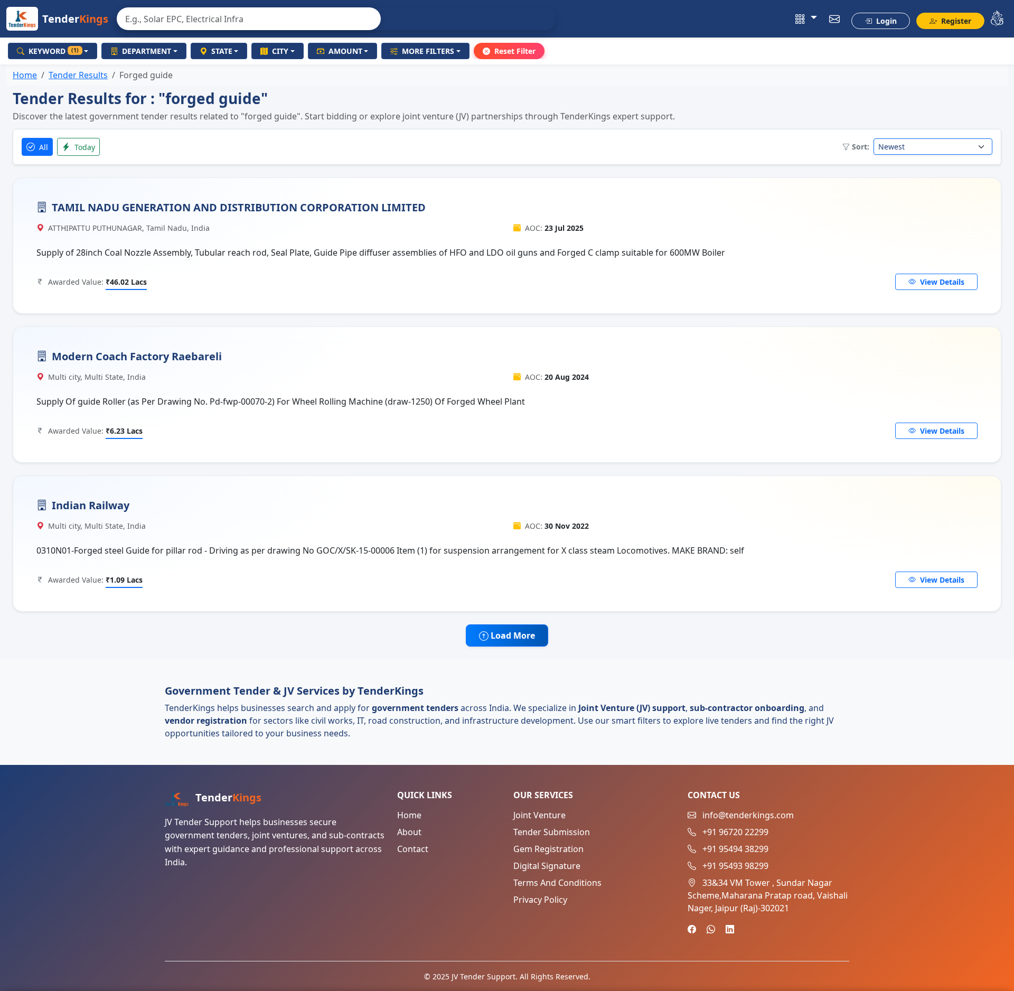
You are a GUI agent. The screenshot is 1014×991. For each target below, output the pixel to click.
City (280, 51)
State (221, 51)
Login (885, 21)
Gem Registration (548, 849)
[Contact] (834, 19)
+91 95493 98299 (735, 866)
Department (146, 51)
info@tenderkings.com (748, 815)
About (409, 832)
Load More (512, 635)
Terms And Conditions (557, 883)
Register (955, 21)
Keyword (54, 51)
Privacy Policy (540, 899)
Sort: (860, 147)
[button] (806, 19)
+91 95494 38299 (735, 849)
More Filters (428, 51)
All (42, 147)
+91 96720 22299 (735, 832)
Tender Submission (551, 832)
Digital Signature (546, 866)
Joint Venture (539, 815)
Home (25, 75)
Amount (345, 51)
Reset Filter (515, 51)
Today (83, 147)
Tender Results (78, 75)
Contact (412, 849)
